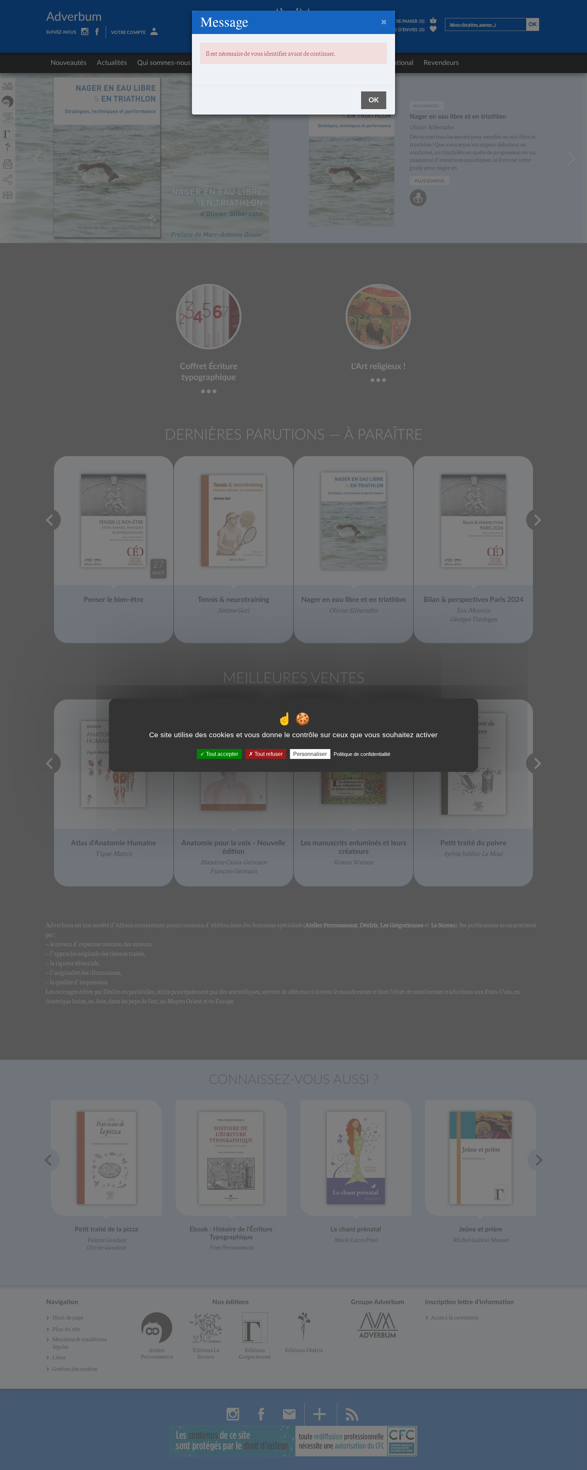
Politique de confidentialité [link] (362, 754)
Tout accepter (221, 754)
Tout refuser (268, 754)
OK (374, 100)
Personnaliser (310, 754)
